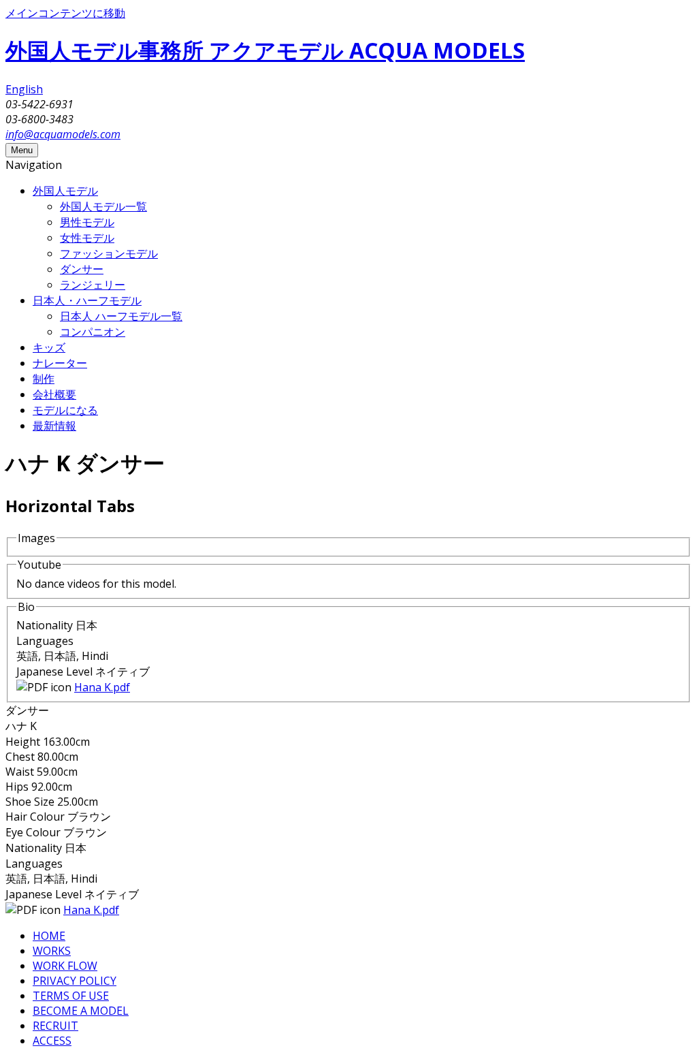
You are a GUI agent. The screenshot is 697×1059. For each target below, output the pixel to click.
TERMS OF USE (71, 995)
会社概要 (54, 394)
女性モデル (87, 237)
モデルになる (65, 409)
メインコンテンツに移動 (65, 12)
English (24, 89)
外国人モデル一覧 (103, 206)
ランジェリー (92, 284)
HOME (49, 935)
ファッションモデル (109, 253)
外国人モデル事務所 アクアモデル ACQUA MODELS (265, 50)
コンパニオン (92, 331)
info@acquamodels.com (62, 134)
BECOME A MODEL (81, 1010)
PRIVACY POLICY (74, 980)
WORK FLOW (65, 965)
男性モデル (87, 222)
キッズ (49, 347)
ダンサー (81, 269)
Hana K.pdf (102, 687)
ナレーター (60, 362)
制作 (43, 378)
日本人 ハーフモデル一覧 (121, 316)
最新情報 (54, 425)
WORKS (52, 950)
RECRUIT (55, 1025)
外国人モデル (65, 190)
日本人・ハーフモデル (87, 300)
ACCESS (52, 1040)
